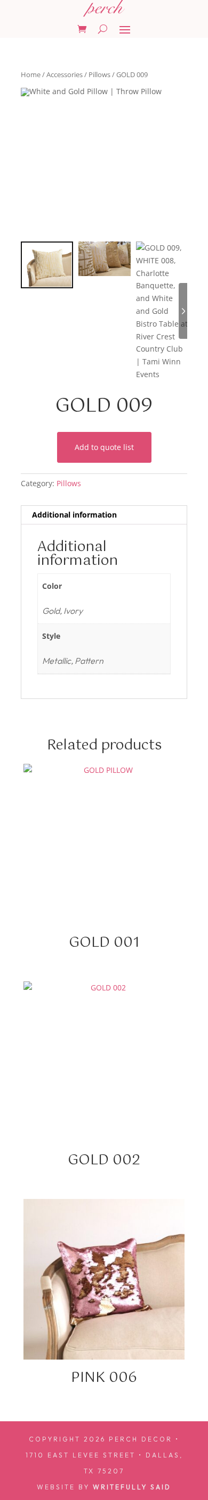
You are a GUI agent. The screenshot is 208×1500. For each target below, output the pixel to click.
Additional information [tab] (74, 515)
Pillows (99, 74)
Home (31, 74)
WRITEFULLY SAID (132, 1487)
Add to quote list (104, 447)
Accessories (64, 74)
